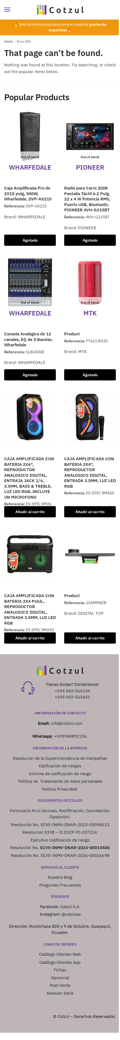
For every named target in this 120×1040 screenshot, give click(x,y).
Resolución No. (60, 847)
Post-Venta (60, 985)
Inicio (8, 41)
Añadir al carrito (30, 511)
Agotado (30, 240)
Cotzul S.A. (70, 906)
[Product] (90, 554)
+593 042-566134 (72, 690)
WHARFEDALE (31, 216)
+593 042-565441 (72, 697)
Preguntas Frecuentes (60, 885)
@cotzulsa (71, 914)
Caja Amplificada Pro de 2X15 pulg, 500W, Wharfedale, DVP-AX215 (28, 193)
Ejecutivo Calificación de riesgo (60, 840)
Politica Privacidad (60, 789)
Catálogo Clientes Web (60, 954)
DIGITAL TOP (91, 613)
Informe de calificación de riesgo (60, 773)
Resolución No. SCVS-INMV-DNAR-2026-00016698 (60, 855)
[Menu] (12, 10)
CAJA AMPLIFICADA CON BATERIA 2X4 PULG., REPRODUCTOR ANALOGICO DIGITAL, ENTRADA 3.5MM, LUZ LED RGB (30, 609)
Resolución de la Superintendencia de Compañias (60, 758)
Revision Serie (60, 993)
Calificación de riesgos (60, 765)
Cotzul (63, 1016)
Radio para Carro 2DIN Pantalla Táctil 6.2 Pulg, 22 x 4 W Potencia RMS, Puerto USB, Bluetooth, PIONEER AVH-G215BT (87, 198)
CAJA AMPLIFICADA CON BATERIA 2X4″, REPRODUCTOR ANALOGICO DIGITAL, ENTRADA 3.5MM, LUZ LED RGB (90, 472)
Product (72, 333)
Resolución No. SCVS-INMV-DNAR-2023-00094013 (60, 824)
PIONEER (87, 227)
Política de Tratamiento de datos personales (60, 781)
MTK (82, 351)
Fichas (60, 970)
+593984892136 (70, 736)
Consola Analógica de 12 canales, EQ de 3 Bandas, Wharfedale (28, 339)
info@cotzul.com (66, 723)
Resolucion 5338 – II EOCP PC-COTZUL (60, 832)
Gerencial (60, 977)
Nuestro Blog (60, 877)
